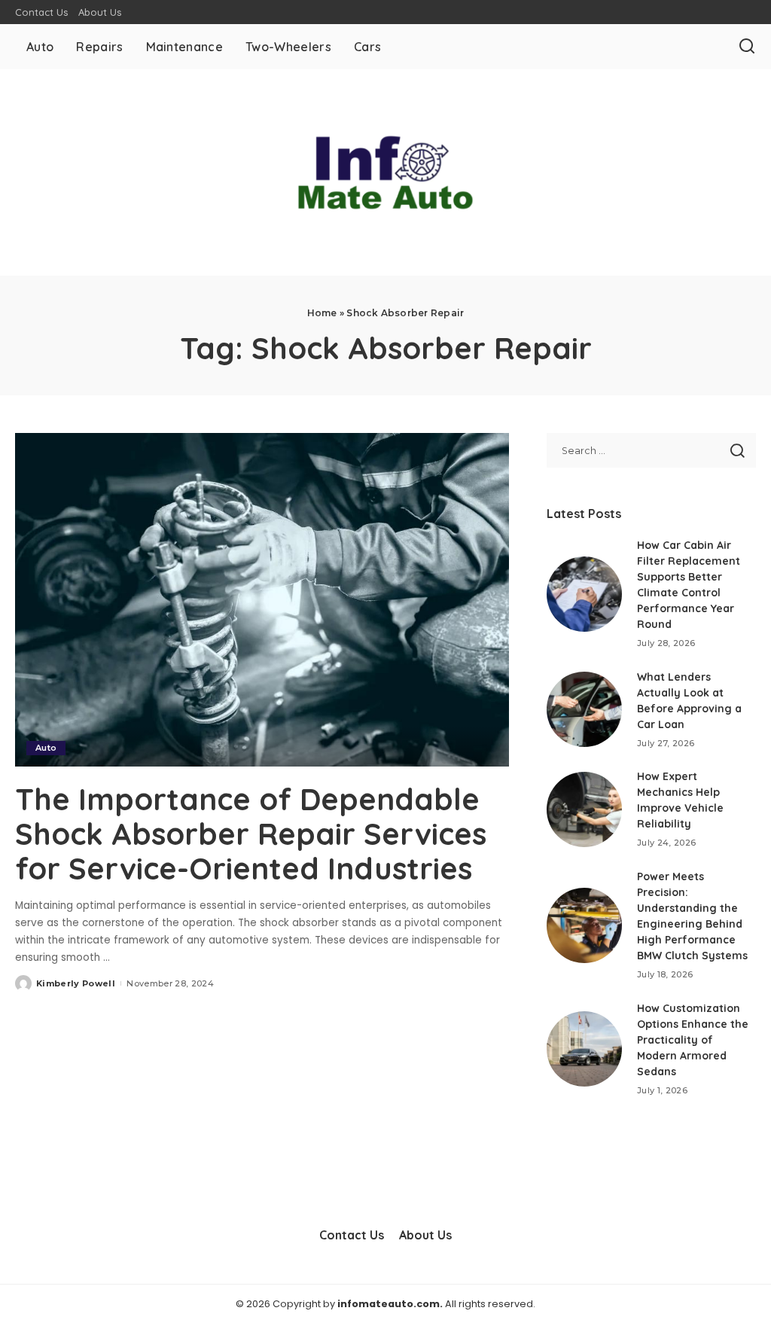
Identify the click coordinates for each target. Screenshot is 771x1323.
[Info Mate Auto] (385, 172)
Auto (45, 747)
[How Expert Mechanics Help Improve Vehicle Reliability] (584, 809)
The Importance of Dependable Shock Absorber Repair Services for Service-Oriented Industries (250, 833)
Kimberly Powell (75, 983)
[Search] (747, 46)
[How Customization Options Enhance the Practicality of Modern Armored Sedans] (584, 1049)
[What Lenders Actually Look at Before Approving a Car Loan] (584, 709)
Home (322, 313)
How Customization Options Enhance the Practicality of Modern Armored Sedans (692, 1039)
